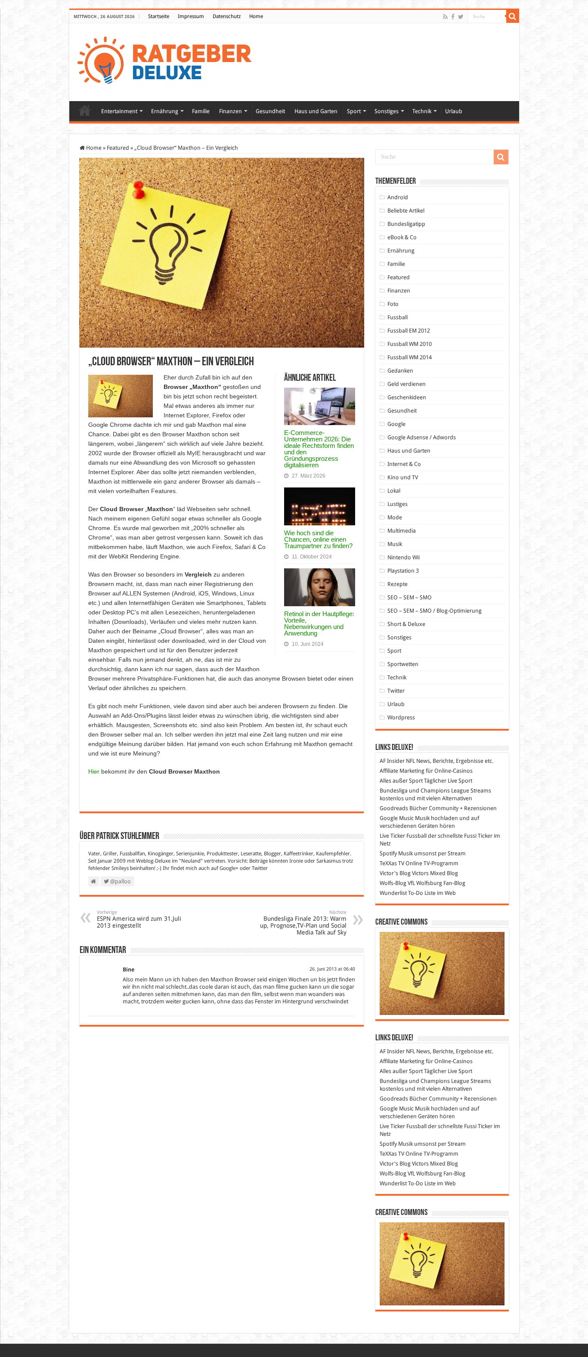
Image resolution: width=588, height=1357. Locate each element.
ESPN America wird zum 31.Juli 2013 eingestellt (139, 919)
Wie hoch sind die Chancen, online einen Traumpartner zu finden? (318, 539)
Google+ (229, 868)
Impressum (191, 16)
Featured (118, 148)
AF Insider (392, 761)
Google (396, 424)
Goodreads (394, 808)
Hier (93, 771)
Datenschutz (227, 16)
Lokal (393, 490)
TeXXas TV (392, 863)
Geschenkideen (406, 397)
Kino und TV (402, 477)
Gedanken (400, 370)
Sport (354, 111)
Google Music (397, 818)
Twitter (260, 868)
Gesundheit (270, 111)
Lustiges (397, 504)
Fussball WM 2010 (409, 344)
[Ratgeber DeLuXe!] (169, 60)
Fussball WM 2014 (409, 357)
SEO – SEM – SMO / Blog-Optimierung (434, 611)
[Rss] (445, 17)
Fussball (397, 317)
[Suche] (512, 16)
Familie (201, 111)
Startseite (158, 16)
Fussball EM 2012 (408, 330)
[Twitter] (460, 17)
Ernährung (164, 111)
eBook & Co (402, 237)
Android (397, 197)
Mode (394, 517)
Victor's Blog (395, 873)
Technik (421, 111)
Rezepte (397, 584)
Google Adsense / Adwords (421, 437)
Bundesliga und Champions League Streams (435, 790)
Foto (393, 304)
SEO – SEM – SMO (409, 597)
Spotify (388, 853)
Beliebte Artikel (405, 210)
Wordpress (401, 717)
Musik (394, 544)
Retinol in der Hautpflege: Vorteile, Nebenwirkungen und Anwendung (319, 623)
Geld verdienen (406, 384)
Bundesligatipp (406, 224)
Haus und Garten (315, 111)
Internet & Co (404, 464)
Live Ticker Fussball (403, 836)
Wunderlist (393, 893)
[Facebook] (452, 17)
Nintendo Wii (403, 557)
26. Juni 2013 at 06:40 (332, 969)
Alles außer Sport (401, 780)
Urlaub (453, 111)
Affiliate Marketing (402, 771)
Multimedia (401, 530)
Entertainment (119, 111)
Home (256, 16)
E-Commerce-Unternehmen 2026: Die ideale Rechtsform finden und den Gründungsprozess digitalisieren (319, 449)
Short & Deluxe (406, 624)
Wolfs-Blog (393, 883)
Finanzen (230, 111)
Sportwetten (402, 664)
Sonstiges (386, 111)
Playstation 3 (403, 570)
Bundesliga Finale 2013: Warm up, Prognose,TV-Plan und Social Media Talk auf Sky (303, 923)
